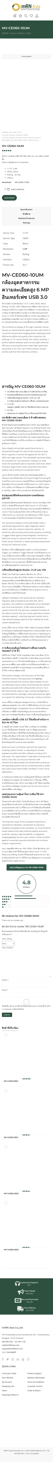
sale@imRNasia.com (10, 1345)
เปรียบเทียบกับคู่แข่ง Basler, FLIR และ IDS (23, 398)
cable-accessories (9, 705)
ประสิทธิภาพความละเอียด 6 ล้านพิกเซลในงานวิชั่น (27, 391)
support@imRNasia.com (12, 1348)
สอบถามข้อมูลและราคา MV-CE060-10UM (26, 867)
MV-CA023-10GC (11, 1137)
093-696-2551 (7, 1341)
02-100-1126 (20, 1341)
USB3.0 (28, 33)
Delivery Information (36, 1377)
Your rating (7, 938)
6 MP (25, 248)
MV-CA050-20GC (11, 1193)
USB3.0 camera (33, 140)
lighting (38, 678)
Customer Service (34, 1386)
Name (5, 980)
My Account (7, 1382)
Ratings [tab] (26, 223)
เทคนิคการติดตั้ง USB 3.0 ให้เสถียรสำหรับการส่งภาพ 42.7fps (27, 408)
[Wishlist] (31, 15)
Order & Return (34, 1390)
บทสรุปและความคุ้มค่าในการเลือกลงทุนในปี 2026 (26, 413)
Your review (8, 947)
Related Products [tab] (26, 218)
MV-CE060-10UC (8, 140)
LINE (17, 156)
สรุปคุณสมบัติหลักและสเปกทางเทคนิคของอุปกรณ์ (26, 394)
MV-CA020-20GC (11, 1250)
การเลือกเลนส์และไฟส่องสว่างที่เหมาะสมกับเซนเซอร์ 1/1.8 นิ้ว (28, 402)
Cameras (13, 33)
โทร (25, 156)
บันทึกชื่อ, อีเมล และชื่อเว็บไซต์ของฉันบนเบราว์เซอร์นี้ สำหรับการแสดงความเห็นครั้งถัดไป (26, 1007)
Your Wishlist (7, 1377)
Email (5, 990)
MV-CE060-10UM (21, 140)
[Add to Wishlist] (6, 1035)
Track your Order (9, 1373)
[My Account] (36, 15)
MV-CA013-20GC (11, 1081)
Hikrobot (20, 33)
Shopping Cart (8, 1386)
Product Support (34, 1373)
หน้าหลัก (5, 33)
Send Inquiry (9, 198)
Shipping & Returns (10, 1395)
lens (32, 658)
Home (4, 1390)
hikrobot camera (22, 138)
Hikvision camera (34, 138)
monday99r (11, 1352)
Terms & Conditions (35, 1382)
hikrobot (12, 138)
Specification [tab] (26, 209)
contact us (12, 162)
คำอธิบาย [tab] (26, 214)
